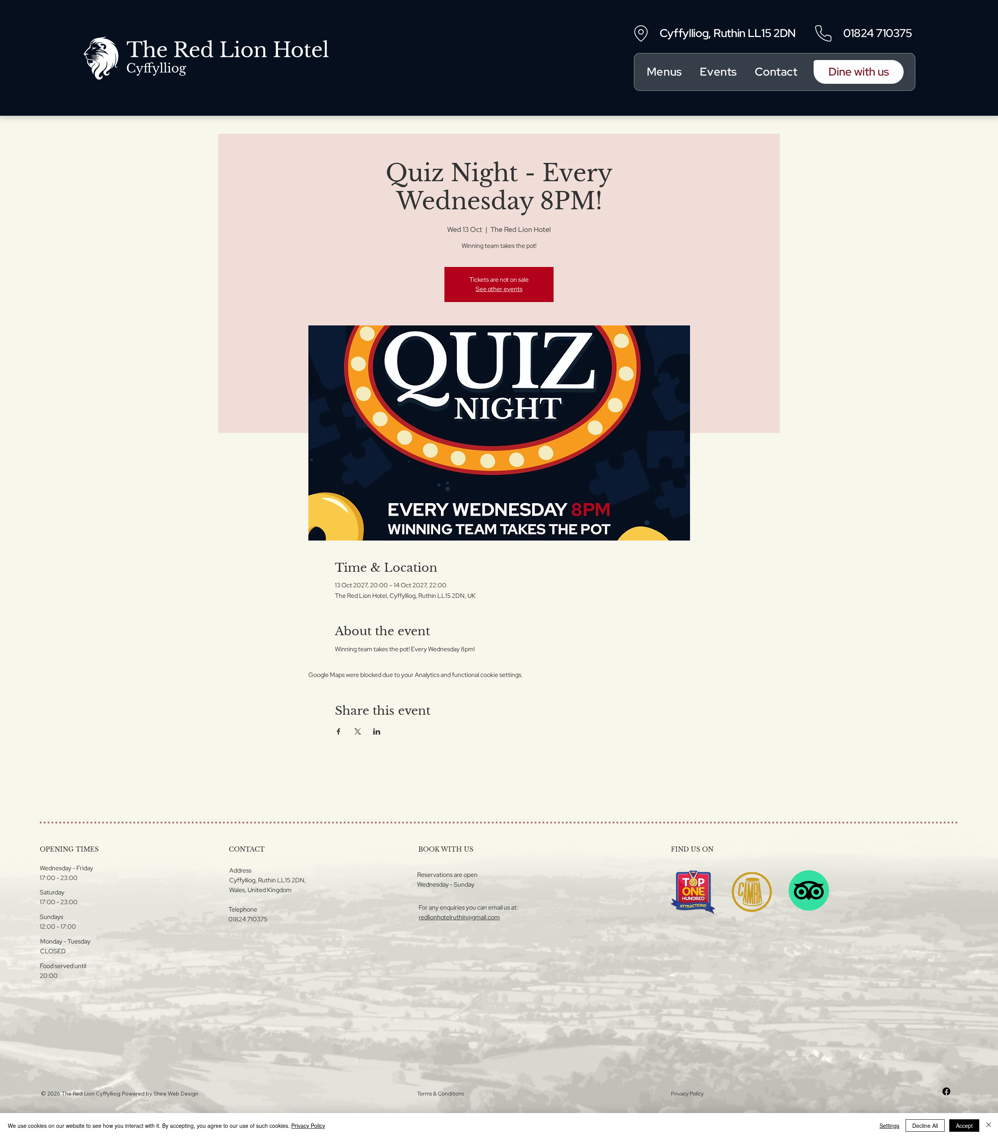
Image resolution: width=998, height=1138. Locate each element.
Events (718, 71)
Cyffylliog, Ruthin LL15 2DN (728, 33)
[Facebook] (946, 1091)
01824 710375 (877, 33)
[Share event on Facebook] (338, 731)
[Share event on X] (357, 731)
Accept (964, 1125)
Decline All (925, 1125)
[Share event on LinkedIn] (376, 731)
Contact (776, 71)
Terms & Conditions (440, 1093)
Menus (664, 71)
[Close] (988, 1125)
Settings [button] (889, 1125)
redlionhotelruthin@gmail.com (459, 917)
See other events (499, 289)
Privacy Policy (687, 1093)
